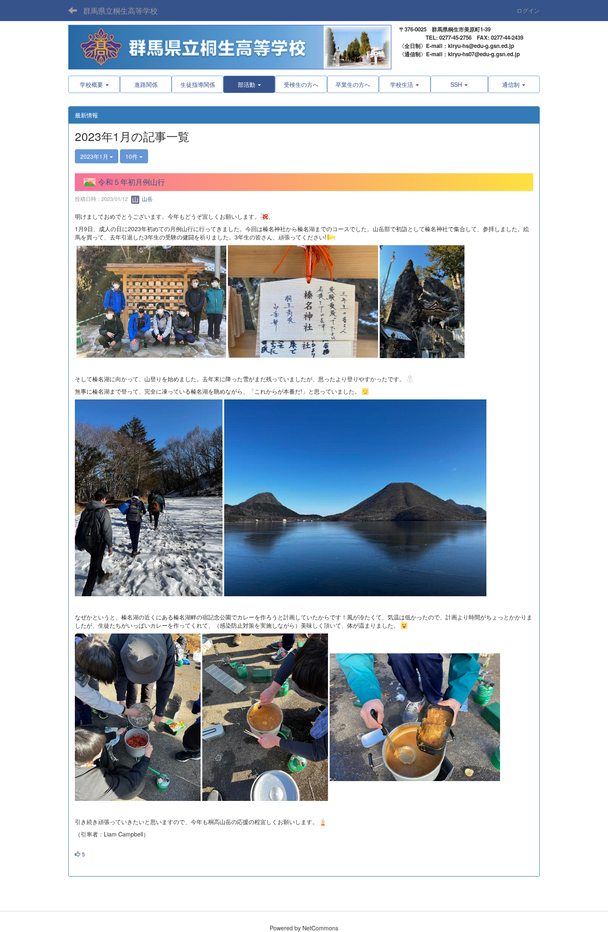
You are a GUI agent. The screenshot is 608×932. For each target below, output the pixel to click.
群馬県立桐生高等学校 (120, 10)
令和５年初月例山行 (131, 181)
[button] (249, 84)
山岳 (146, 199)
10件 (132, 156)
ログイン (528, 10)
